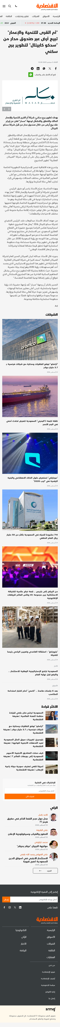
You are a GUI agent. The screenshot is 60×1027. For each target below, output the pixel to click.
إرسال (6, 899)
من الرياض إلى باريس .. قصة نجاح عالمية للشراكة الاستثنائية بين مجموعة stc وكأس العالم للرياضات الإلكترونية (32, 594)
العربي (32, 23)
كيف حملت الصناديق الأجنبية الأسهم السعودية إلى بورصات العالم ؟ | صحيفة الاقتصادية (23, 756)
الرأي (23, 936)
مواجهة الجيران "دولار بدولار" (32, 846)
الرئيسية (56, 16)
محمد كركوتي (41, 842)
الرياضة (23, 950)
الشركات (35, 16)
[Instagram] (10, 907)
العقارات (51, 957)
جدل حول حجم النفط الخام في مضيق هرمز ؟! (27, 820)
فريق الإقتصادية (48, 972)
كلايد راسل (43, 814)
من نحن (52, 965)
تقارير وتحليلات (22, 16)
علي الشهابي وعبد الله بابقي (34, 854)
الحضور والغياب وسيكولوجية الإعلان (28, 833)
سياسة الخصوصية (48, 985)
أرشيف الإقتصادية (48, 978)
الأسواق (46, 16)
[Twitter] (15, 907)
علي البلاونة (42, 830)
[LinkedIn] (20, 907)
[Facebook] (4, 907)
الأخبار (56, 666)
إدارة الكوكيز (50, 992)
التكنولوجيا (21, 929)
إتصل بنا (52, 998)
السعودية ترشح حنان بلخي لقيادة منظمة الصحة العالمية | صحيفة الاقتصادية (26, 716)
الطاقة (9, 16)
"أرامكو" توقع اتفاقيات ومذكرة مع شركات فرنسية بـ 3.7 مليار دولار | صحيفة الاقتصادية (23, 729)
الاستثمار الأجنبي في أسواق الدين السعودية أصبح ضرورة (28, 860)
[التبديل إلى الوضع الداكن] (16, 6)
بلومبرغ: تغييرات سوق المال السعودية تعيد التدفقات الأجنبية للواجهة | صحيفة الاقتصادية (23, 742)
